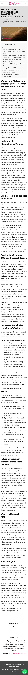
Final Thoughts (7, 76)
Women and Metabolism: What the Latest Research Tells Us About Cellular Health (14, 51)
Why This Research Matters (11, 74)
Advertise (23, 669)
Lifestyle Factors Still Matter (11, 68)
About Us (4, 669)
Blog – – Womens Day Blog (13, 669)
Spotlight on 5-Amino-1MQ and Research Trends (12, 61)
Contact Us (13, 671)
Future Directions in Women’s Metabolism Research (11, 71)
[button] (24, 671)
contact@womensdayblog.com (17, 653)
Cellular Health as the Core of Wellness (14, 57)
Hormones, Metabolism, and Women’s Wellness (14, 65)
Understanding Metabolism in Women (14, 55)
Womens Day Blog (7, 38)
